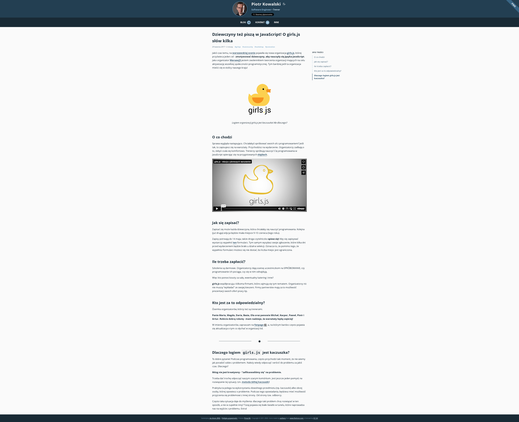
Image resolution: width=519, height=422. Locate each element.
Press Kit (247, 418)
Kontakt (261, 22)
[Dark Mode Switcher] (284, 3)
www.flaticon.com (297, 418)
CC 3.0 (315, 418)
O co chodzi (319, 57)
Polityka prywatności (230, 418)
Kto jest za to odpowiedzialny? (327, 71)
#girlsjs (238, 47)
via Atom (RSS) (214, 418)
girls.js (290, 52)
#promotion (270, 47)
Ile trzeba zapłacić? (322, 66)
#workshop (259, 47)
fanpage (259, 324)
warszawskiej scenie (243, 52)
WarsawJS (235, 60)
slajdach (262, 154)
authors (283, 418)
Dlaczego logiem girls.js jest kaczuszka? (327, 77)
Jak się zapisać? (321, 61)
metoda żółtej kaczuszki (255, 381)
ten (235, 242)
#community (247, 47)
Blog (245, 22)
